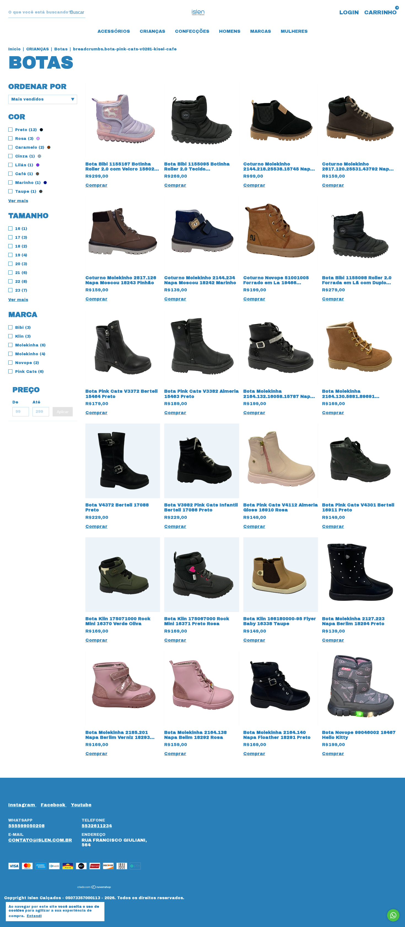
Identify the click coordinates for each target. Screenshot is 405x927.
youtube (81, 805)
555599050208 (26, 825)
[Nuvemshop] (94, 887)
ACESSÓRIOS (114, 31)
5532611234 (97, 825)
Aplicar (63, 412)
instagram (22, 805)
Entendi (34, 916)
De (15, 402)
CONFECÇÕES (192, 31)
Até (36, 402)
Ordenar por (37, 86)
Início (14, 49)
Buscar (77, 12)
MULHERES (294, 31)
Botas (61, 49)
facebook (54, 805)
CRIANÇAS (152, 31)
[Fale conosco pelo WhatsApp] (393, 915)
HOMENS (230, 31)
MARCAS (260, 31)
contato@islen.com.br (40, 840)
